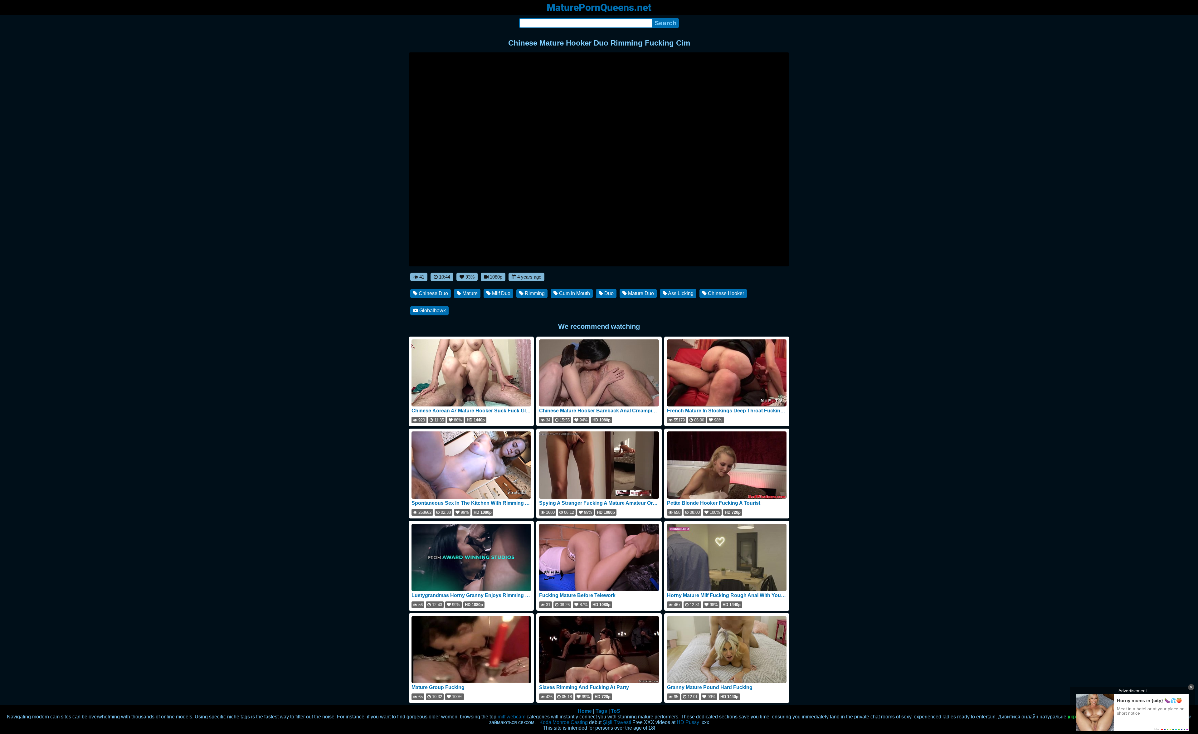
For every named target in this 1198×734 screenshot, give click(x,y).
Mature (469, 293)
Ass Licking (680, 293)
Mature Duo (640, 293)
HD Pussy (688, 722)
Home (585, 711)
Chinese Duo (432, 293)
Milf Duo (500, 293)
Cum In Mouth (574, 293)
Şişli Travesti (617, 722)
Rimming (534, 293)
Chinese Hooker (725, 293)
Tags (601, 711)
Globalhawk (432, 310)
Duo (608, 293)
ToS (615, 711)
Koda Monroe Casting (563, 722)
